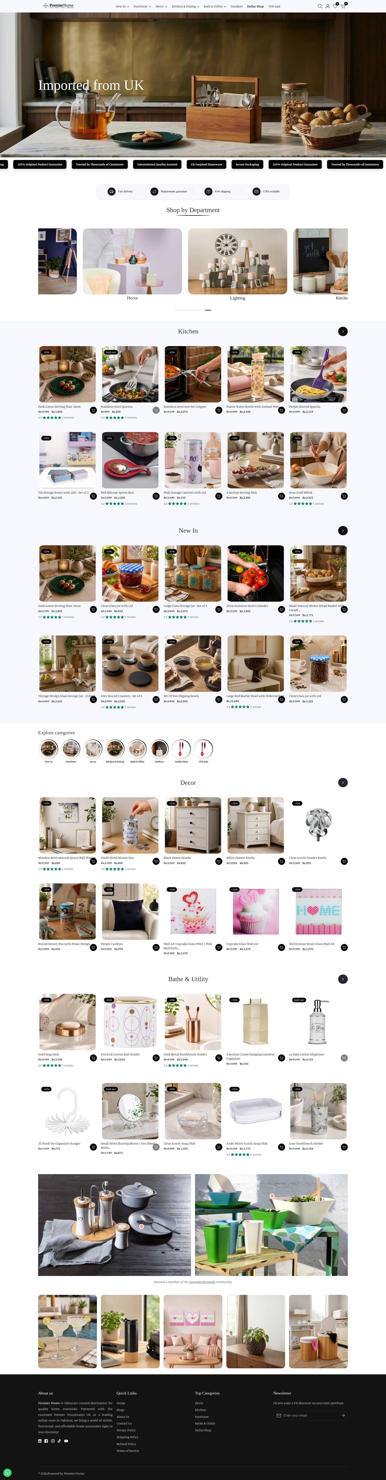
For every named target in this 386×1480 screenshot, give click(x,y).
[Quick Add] (141, 1226)
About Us (123, 1417)
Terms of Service (128, 1451)
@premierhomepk (202, 1282)
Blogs (120, 1410)
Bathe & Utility (205, 1423)
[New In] (343, 530)
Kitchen (200, 1410)
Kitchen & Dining (184, 6)
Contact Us (124, 1423)
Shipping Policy (127, 1437)
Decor (160, 6)
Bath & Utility (213, 6)
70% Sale (274, 6)
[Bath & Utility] (343, 979)
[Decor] (343, 782)
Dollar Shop (255, 6)
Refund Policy (126, 1444)
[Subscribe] (343, 1415)
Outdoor (237, 6)
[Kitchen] (343, 331)
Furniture (141, 6)
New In (121, 6)
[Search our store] (321, 6)
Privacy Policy (126, 1430)
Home (121, 1403)
